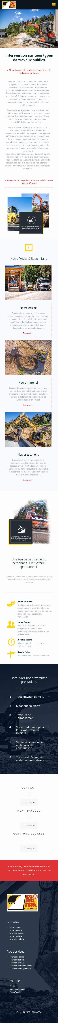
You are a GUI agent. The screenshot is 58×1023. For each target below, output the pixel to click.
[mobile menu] (53, 4)
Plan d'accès (15, 992)
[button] (29, 696)
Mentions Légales (17, 989)
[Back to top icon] (51, 1016)
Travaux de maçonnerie (20, 968)
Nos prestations (17, 933)
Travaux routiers (17, 960)
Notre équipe (15, 927)
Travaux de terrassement (21, 966)
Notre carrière (16, 936)
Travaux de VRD (17, 963)
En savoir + (28, 333)
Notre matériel (16, 930)
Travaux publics (17, 957)
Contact (13, 986)
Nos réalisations (17, 939)
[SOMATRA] (9, 5)
